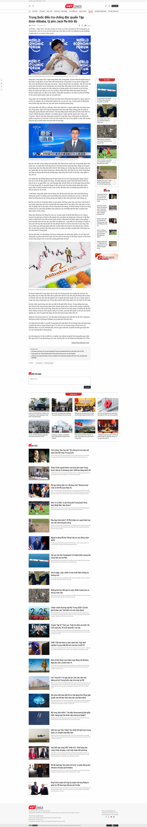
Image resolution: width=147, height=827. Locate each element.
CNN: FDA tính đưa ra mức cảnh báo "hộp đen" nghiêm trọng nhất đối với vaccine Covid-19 (68, 643)
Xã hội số (35, 11)
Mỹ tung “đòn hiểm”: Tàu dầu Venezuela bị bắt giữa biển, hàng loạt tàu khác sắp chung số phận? (70, 713)
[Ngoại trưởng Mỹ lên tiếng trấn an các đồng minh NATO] (39, 543)
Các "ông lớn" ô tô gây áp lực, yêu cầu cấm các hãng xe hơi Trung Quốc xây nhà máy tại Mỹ (69, 678)
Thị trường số (73, 11)
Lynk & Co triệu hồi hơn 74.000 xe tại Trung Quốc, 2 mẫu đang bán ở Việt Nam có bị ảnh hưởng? (39, 415)
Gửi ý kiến (87, 387)
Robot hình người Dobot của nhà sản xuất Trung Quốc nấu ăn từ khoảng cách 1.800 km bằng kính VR (102, 210)
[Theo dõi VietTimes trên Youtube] (111, 817)
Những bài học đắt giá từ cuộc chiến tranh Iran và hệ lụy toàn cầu (104, 141)
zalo (108, 816)
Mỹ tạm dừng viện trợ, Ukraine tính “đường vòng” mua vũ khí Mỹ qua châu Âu (102, 222)
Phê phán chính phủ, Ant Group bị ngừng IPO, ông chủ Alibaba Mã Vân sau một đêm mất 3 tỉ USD (57, 351)
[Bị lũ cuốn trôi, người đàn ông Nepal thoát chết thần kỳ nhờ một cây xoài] (62, 405)
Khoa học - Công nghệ (60, 11)
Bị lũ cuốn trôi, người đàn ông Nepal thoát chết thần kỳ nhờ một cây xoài (61, 414)
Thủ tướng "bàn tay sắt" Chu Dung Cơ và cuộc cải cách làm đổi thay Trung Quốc (102, 198)
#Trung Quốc (39, 363)
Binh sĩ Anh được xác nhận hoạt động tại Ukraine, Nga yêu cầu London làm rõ (70, 661)
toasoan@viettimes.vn (110, 810)
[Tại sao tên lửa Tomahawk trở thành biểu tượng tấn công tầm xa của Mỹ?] (107, 90)
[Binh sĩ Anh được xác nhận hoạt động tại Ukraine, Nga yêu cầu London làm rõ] (39, 665)
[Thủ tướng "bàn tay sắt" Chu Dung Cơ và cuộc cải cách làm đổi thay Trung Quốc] (113, 196)
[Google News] (87, 25)
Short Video (82, 11)
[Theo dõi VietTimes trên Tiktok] (114, 817)
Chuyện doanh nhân (100, 11)
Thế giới (90, 11)
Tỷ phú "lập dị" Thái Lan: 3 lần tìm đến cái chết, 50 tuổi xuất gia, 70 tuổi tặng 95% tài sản (70, 626)
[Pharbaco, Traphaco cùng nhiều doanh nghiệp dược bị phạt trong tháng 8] (62, 426)
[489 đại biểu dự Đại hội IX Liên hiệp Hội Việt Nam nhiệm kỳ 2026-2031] (85, 405)
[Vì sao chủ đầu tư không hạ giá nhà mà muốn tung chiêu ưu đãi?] (39, 426)
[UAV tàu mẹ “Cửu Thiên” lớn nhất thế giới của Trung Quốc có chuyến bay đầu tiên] (39, 735)
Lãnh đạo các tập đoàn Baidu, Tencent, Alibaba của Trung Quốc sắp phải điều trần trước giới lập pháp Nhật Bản (59, 356)
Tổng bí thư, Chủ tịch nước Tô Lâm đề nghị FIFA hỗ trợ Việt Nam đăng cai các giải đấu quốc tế (108, 436)
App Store (109, 825)
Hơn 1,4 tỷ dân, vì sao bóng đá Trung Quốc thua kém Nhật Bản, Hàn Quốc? (104, 161)
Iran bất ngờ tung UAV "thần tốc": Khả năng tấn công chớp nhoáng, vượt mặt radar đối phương (69, 748)
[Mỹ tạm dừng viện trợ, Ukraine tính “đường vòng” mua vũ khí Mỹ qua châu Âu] (113, 220)
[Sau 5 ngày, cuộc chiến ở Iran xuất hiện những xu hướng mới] (107, 110)
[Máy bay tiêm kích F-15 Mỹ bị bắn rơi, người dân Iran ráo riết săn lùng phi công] (107, 172)
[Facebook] (79, 25)
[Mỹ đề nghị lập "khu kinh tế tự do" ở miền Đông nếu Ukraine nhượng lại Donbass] (39, 770)
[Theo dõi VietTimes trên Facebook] (106, 816)
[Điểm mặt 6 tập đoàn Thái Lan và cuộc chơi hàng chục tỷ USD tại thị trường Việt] (85, 426)
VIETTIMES (73, 6)
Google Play (115, 825)
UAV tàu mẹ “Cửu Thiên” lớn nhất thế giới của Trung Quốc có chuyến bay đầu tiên (71, 731)
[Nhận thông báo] (106, 6)
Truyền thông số (113, 11)
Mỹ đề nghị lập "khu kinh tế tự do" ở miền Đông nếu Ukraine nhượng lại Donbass (70, 766)
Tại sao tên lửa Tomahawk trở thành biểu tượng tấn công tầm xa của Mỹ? (104, 100)
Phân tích (33, 446)
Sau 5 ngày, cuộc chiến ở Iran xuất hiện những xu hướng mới (103, 120)
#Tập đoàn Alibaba (49, 363)
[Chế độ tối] (109, 6)
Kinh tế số (49, 11)
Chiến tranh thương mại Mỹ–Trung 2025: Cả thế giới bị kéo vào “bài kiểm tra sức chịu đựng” (69, 608)
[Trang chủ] (30, 11)
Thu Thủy (33, 25)
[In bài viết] (82, 25)
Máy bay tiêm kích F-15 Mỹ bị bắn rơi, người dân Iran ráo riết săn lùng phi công (104, 182)
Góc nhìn (42, 11)
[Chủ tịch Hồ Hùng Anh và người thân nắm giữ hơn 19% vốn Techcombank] (108, 405)
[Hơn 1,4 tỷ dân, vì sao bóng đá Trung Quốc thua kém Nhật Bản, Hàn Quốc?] (107, 151)
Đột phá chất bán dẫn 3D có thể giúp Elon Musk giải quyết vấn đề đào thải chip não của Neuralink (71, 696)
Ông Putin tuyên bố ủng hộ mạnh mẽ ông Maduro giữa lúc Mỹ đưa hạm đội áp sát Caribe (70, 783)
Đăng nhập (115, 5)
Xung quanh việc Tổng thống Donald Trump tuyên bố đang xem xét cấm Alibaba (53, 353)
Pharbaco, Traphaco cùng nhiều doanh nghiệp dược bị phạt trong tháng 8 (61, 436)
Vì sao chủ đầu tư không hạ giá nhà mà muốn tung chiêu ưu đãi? (38, 435)
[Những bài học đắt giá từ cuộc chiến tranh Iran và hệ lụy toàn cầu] (107, 131)
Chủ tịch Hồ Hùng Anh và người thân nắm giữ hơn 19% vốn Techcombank (107, 414)
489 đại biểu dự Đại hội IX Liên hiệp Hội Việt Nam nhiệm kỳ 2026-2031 (84, 414)
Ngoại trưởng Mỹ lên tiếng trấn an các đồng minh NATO (70, 538)
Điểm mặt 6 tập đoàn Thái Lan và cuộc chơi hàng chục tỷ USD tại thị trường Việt (84, 436)
